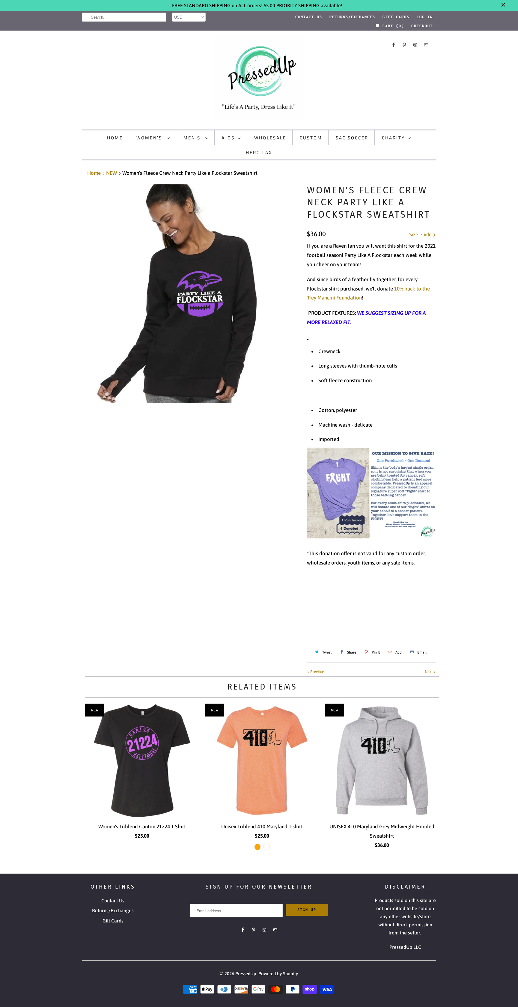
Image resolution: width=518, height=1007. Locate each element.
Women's (150, 137)
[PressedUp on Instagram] (415, 45)
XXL (382, 593)
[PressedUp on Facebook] (393, 45)
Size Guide (421, 234)
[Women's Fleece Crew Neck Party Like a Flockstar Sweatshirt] (191, 293)
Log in (425, 17)
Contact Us (308, 17)
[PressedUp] (259, 79)
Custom (311, 137)
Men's (192, 137)
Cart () (392, 26)
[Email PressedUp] (426, 45)
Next (429, 671)
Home (115, 137)
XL (365, 593)
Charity (393, 137)
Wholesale (270, 137)
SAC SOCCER (352, 137)
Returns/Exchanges (352, 17)
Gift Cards (396, 17)
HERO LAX (259, 152)
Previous (316, 671)
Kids (228, 137)
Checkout (422, 26)
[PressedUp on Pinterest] (404, 45)
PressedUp (245, 973)
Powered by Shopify (278, 973)
